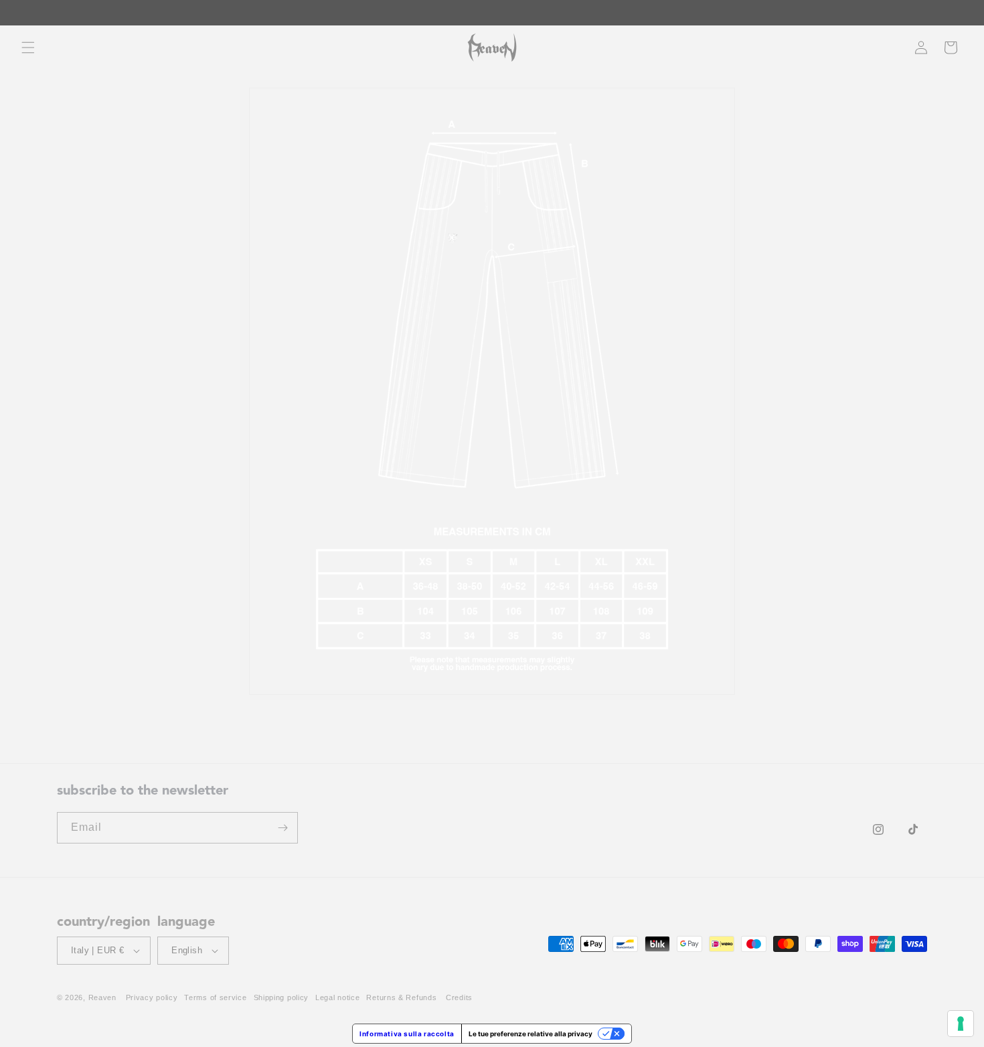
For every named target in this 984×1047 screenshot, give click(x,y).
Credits (459, 997)
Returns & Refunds (401, 997)
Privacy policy (152, 997)
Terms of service (215, 997)
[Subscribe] (282, 827)
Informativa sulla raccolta (407, 1034)
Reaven (102, 997)
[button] (28, 47)
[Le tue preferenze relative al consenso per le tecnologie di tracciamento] (960, 1023)
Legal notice (337, 997)
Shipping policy (281, 997)
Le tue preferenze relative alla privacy (530, 1034)
